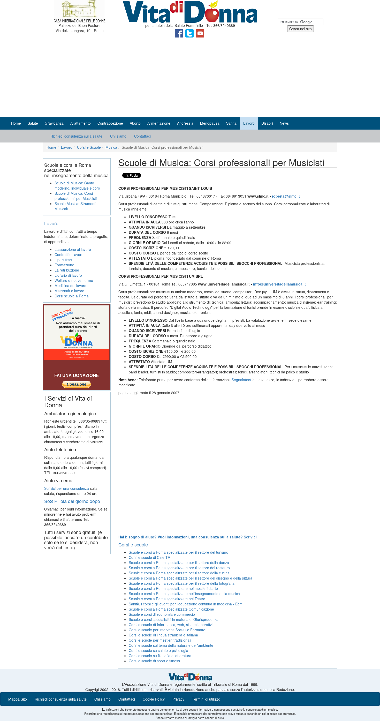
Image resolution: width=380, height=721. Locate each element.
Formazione (64, 264)
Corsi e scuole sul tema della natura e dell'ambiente (171, 645)
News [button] (284, 123)
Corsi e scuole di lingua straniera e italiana (163, 634)
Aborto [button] (135, 123)
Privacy (178, 699)
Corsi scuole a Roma (72, 295)
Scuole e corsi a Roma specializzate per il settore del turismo (178, 552)
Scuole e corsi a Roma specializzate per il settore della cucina (179, 572)
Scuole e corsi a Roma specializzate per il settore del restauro (179, 567)
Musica (111, 147)
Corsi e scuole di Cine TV (149, 557)
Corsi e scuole (133, 544)
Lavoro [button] (249, 123)
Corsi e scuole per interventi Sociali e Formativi (167, 629)
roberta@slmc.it (286, 196)
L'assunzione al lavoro (73, 249)
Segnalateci (241, 379)
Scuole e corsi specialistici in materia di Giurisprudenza (173, 619)
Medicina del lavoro (70, 285)
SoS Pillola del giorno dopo (72, 501)
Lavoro (66, 147)
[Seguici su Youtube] (200, 32)
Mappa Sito (17, 699)
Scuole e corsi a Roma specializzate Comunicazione (171, 609)
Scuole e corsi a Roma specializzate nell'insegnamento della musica (184, 593)
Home (16, 123)
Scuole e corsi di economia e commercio (162, 614)
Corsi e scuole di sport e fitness (154, 660)
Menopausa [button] (209, 123)
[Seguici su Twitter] (190, 32)
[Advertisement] (190, 78)
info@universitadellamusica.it (279, 284)
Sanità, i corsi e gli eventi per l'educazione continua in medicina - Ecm (185, 603)
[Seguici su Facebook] (179, 32)
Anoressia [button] (185, 123)
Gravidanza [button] (54, 123)
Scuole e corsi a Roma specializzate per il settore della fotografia (181, 583)
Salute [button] (33, 123)
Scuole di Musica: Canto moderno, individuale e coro (77, 185)
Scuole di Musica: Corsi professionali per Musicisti (76, 196)
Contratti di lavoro (69, 254)
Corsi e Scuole (89, 147)
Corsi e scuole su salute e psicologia (158, 650)
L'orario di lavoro (68, 275)
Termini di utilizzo (206, 699)
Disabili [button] (267, 123)
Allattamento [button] (80, 123)
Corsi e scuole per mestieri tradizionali (160, 640)
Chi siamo (118, 136)
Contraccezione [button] (110, 123)
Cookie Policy (154, 699)
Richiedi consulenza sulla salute (76, 136)
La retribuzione (67, 270)
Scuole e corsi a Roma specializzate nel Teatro (167, 598)
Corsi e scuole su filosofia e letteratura (160, 655)
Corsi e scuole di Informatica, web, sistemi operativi (170, 624)
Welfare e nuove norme (74, 280)
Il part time (63, 259)
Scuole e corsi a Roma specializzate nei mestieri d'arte (173, 588)
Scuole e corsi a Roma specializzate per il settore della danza (179, 562)
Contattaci (142, 136)
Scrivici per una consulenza (66, 488)
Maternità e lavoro (69, 290)
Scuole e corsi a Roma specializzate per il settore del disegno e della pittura (190, 578)
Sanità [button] (231, 123)
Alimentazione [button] (158, 123)
